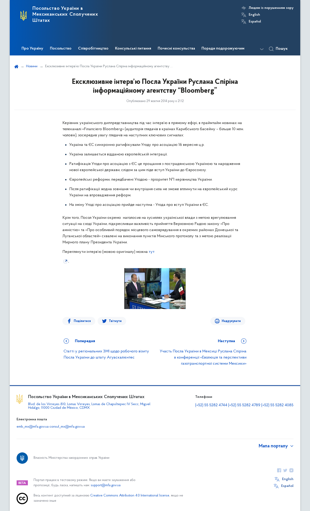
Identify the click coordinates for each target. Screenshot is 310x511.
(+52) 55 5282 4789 (244, 405)
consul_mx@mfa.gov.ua (67, 427)
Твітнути (115, 321)
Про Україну (32, 49)
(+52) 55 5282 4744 (211, 405)
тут (152, 252)
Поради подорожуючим (223, 49)
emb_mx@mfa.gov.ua (33, 427)
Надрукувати (231, 321)
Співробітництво (93, 49)
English (254, 15)
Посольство (60, 49)
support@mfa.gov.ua (106, 485)
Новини (31, 66)
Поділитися (82, 321)
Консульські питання (133, 49)
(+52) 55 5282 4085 (277, 405)
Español (255, 21)
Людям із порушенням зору (271, 8)
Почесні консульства (176, 49)
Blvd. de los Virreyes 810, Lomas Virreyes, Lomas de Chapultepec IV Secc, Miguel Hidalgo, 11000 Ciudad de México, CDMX (89, 406)
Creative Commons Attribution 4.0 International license (129, 495)
